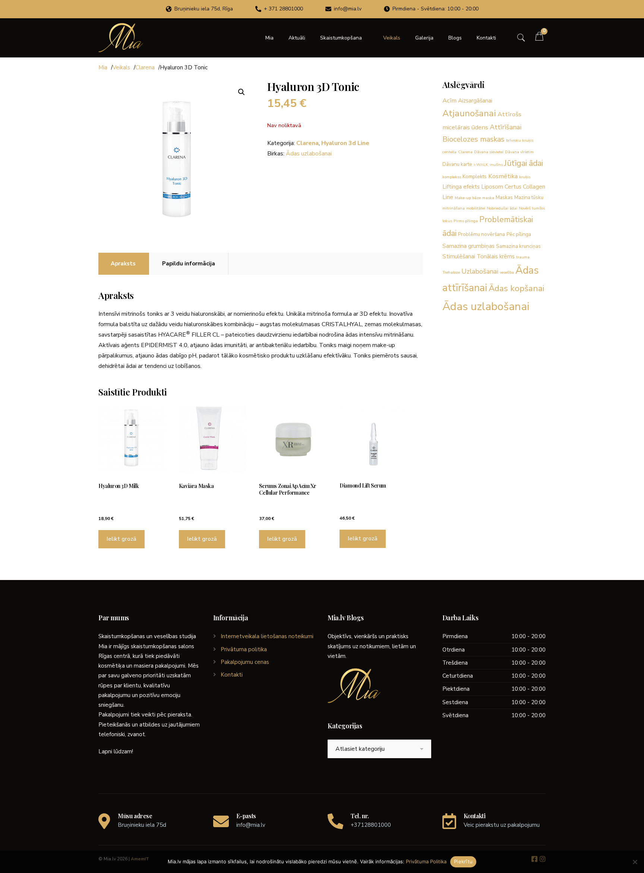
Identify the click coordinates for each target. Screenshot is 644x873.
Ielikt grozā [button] (121, 539)
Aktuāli (296, 37)
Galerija (424, 37)
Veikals (391, 37)
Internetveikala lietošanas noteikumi (267, 636)
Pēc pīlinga (518, 234)
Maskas (504, 197)
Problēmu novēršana (481, 234)
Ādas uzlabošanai (309, 153)
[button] (241, 92)
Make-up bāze (468, 198)
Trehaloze (451, 272)
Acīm (449, 100)
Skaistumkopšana (341, 37)
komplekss (451, 177)
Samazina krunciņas (518, 246)
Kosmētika (503, 176)
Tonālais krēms (496, 256)
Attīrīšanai (505, 127)
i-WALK (481, 164)
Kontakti (486, 37)
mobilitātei (475, 208)
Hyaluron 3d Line (345, 143)
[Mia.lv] (120, 37)
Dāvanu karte (457, 164)
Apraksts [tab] (123, 263)
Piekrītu (463, 861)
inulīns (496, 164)
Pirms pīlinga (466, 221)
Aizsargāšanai (475, 100)
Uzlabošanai (479, 271)
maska (488, 198)
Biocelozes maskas (473, 139)
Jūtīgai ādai (523, 163)
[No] (634, 862)
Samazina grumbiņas (468, 246)
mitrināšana (453, 208)
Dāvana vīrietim (519, 152)
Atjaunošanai (469, 113)
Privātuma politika (244, 649)
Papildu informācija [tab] (188, 263)
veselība (507, 272)
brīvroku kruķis (519, 140)
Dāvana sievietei (488, 152)
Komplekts (475, 176)
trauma (523, 257)
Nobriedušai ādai (502, 208)
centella (449, 152)
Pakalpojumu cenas (245, 662)
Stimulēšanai (458, 256)
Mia (269, 37)
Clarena (145, 67)
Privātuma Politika (426, 861)
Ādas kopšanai (516, 288)
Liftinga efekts (461, 186)
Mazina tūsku (528, 197)
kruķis (524, 177)
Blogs (455, 37)
